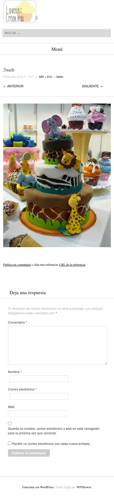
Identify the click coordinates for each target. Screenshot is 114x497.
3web (59, 76)
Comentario (17, 322)
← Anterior (13, 86)
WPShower (84, 487)
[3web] (57, 245)
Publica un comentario (17, 264)
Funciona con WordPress (38, 487)
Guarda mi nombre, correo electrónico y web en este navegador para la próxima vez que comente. (54, 430)
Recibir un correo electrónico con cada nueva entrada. (51, 443)
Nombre (15, 372)
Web (11, 407)
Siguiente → (92, 86)
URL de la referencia (72, 264)
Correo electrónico (22, 389)
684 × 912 (45, 76)
